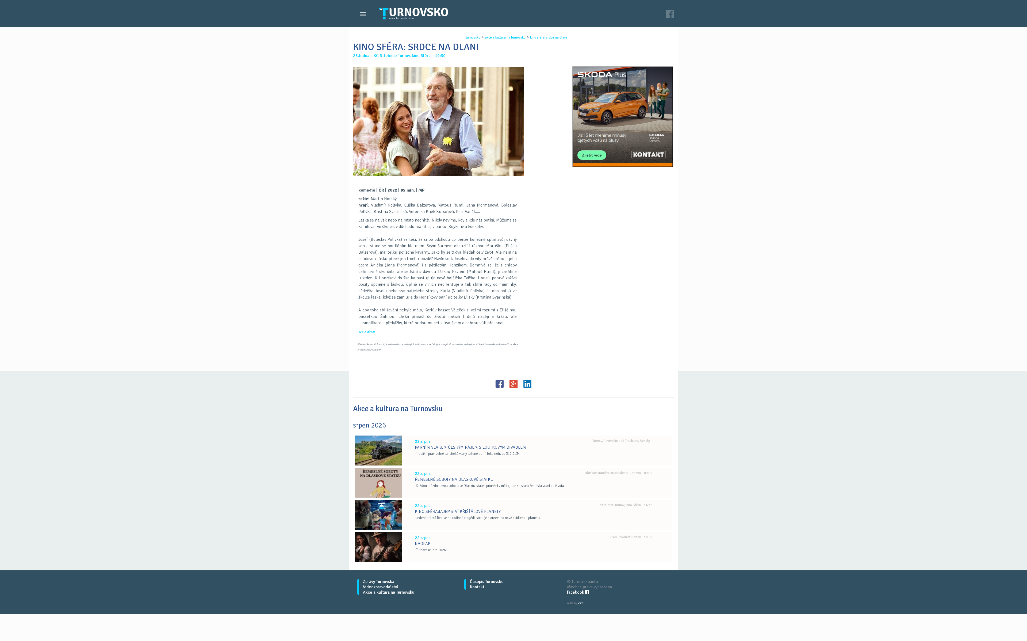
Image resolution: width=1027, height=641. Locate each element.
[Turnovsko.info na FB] (670, 14)
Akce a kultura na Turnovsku (388, 592)
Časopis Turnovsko (487, 581)
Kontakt (477, 587)
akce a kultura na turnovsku (505, 37)
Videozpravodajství (380, 587)
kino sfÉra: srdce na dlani (548, 37)
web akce (366, 331)
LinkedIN (527, 383)
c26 (581, 603)
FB (499, 383)
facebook (576, 592)
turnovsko (473, 37)
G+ (513, 383)
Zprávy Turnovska (378, 581)
